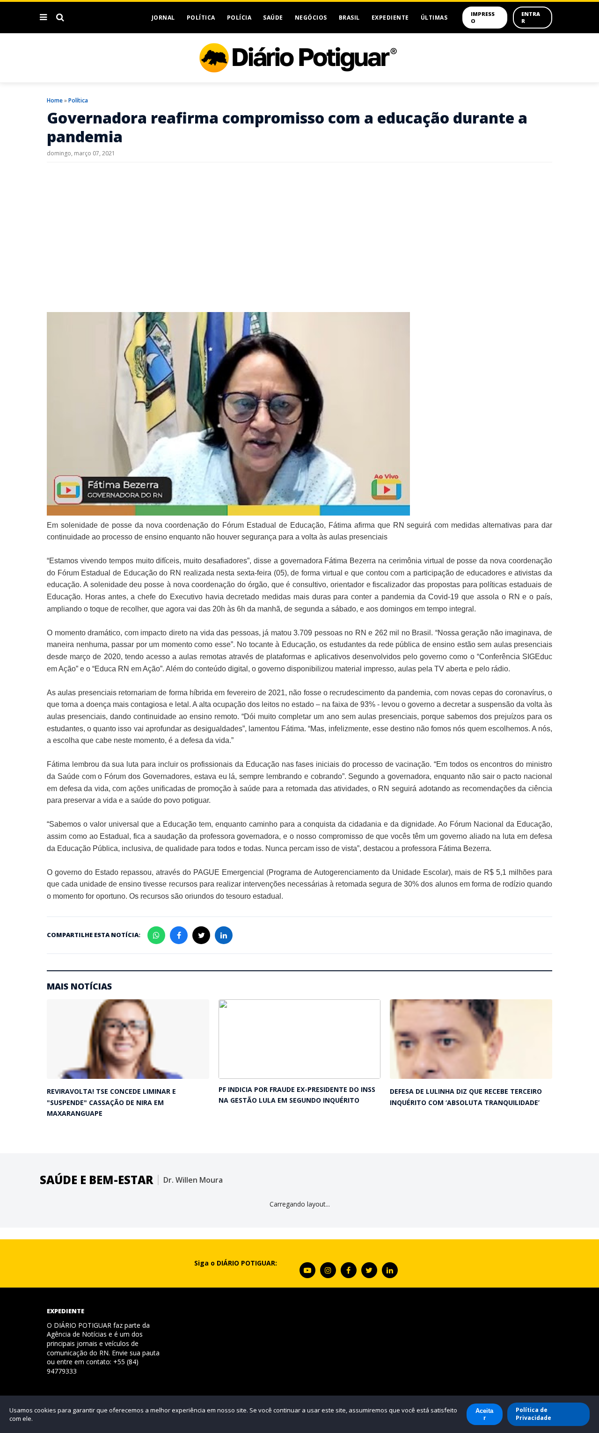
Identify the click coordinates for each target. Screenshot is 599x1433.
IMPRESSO (483, 17)
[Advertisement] (299, 237)
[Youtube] (307, 1270)
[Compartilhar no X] (201, 935)
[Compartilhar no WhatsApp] (156, 935)
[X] (369, 1270)
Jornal (163, 18)
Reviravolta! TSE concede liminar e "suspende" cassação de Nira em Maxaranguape (111, 1102)
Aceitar (484, 1414)
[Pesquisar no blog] (60, 17)
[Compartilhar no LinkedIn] (224, 935)
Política (201, 18)
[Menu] (43, 17)
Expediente (390, 18)
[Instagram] (328, 1270)
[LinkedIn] (390, 1270)
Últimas (434, 18)
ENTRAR (530, 17)
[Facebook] (349, 1270)
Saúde (273, 18)
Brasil (349, 18)
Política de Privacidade (533, 1414)
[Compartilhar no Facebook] (179, 935)
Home (55, 100)
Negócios (311, 18)
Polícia (239, 18)
